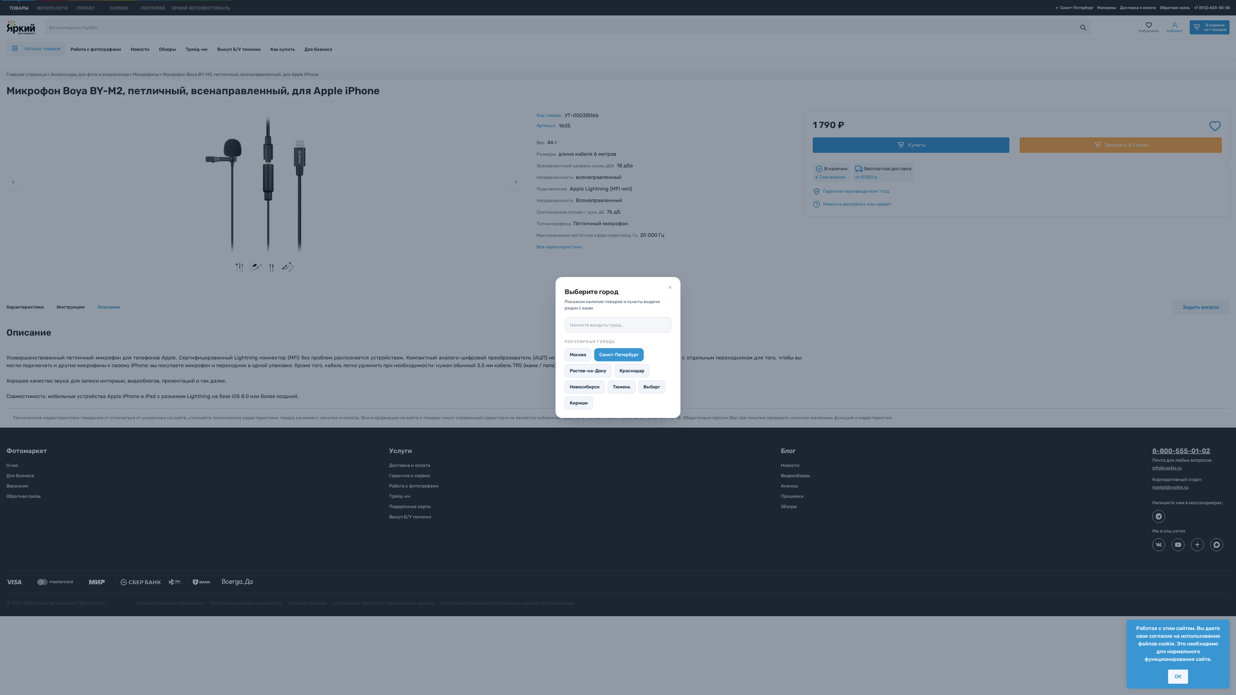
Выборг (651, 387)
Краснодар (632, 371)
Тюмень (621, 387)
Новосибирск (585, 387)
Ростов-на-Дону (588, 371)
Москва (578, 354)
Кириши (579, 403)
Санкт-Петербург (619, 354)
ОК (1178, 676)
